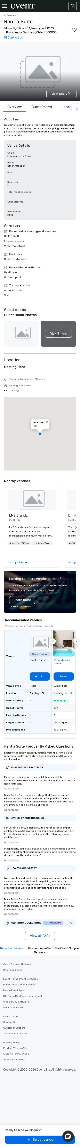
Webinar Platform (13, 1007)
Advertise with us (13, 1059)
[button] (58, 334)
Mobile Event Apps (14, 990)
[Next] (76, 108)
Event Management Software (20, 978)
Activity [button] (73, 543)
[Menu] (4, 6)
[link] (32, 500)
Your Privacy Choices (15, 1033)
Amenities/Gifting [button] (19, 543)
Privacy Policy (11, 1042)
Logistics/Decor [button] (42, 543)
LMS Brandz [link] (18, 515)
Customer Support (14, 1027)
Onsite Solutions (13, 970)
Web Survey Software (16, 1001)
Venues (11, 15)
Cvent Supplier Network (17, 964)
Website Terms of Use (16, 1053)
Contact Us (9, 1022)
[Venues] (73, 6)
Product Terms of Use (16, 1048)
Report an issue (10, 948)
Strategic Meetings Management (22, 996)
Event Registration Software (20, 984)
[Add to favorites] (74, 29)
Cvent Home (10, 1016)
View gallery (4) (61, 94)
